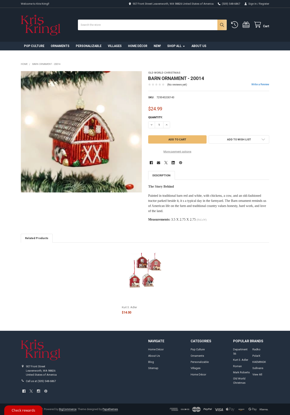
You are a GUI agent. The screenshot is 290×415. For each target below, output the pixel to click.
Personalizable (88, 46)
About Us (198, 46)
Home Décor (137, 46)
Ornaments (60, 46)
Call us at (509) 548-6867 (41, 381)
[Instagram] (38, 391)
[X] (166, 163)
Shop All (174, 46)
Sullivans (257, 368)
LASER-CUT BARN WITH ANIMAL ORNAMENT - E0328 (143, 301)
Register (264, 3)
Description (161, 175)
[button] (239, 139)
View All (257, 374)
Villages (115, 46)
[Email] (158, 163)
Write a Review (260, 84)
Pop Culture (34, 46)
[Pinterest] (180, 163)
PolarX (256, 355)
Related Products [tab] (36, 238)
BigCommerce (67, 409)
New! (157, 46)
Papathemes (110, 409)
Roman (237, 366)
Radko (256, 349)
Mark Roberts (241, 372)
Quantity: (155, 117)
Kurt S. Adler (240, 359)
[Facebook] (151, 163)
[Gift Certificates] (247, 24)
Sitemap (153, 368)
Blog (151, 362)
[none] (81, 132)
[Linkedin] (173, 163)
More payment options (177, 151)
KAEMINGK (259, 362)
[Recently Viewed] (235, 24)
